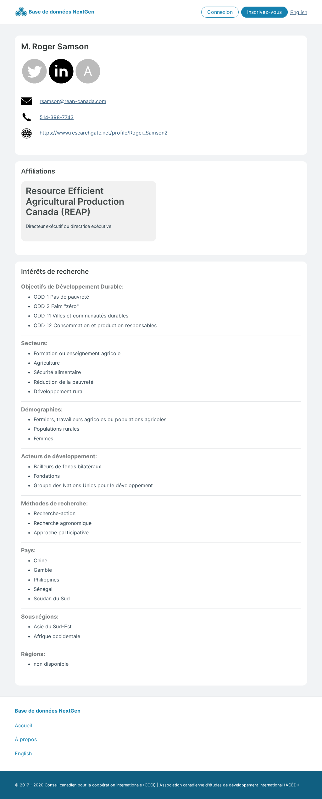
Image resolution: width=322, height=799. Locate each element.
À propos (26, 739)
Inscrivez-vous (264, 12)
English (298, 12)
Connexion (220, 12)
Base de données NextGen (60, 11)
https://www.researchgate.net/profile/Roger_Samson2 (104, 132)
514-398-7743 (57, 117)
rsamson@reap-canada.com (73, 101)
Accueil (23, 725)
